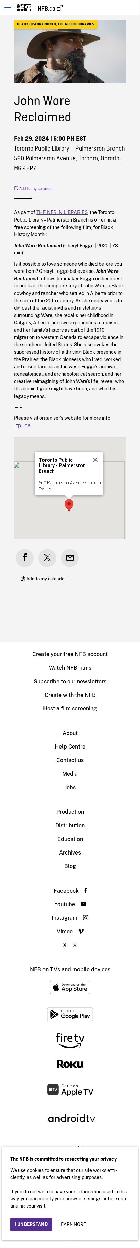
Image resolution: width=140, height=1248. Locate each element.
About (70, 733)
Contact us (70, 760)
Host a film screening (70, 708)
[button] (69, 505)
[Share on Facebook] (25, 558)
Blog (70, 866)
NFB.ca (47, 9)
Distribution (70, 825)
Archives (70, 852)
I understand (31, 1224)
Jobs (70, 787)
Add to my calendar (35, 189)
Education (70, 839)
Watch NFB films (70, 668)
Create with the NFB (70, 695)
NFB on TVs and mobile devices (70, 969)
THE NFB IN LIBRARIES (76, 24)
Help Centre (70, 746)
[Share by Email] (70, 558)
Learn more (72, 1224)
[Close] (95, 460)
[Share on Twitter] (47, 558)
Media (70, 774)
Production (70, 812)
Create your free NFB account (70, 654)
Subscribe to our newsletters (70, 681)
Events (45, 488)
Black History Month (36, 24)
